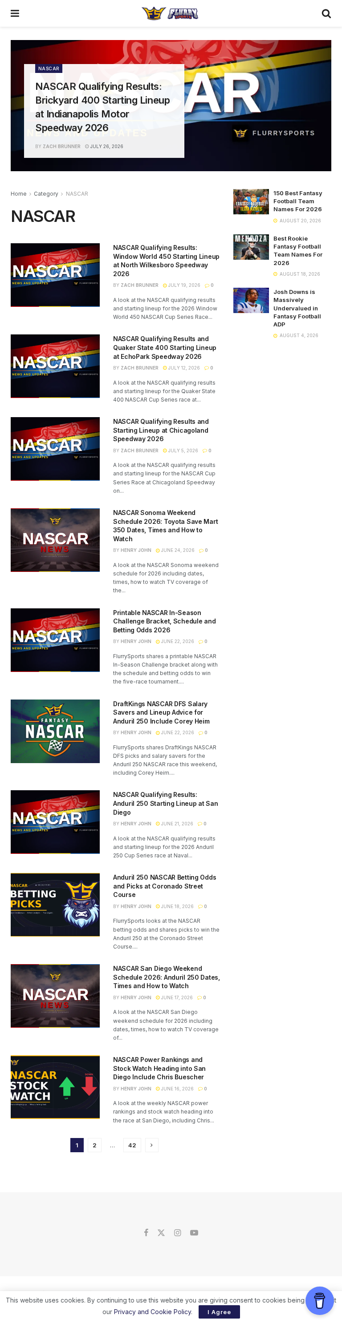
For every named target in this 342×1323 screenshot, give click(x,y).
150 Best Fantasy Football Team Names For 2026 (297, 201)
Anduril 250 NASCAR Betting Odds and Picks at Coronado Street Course (164, 885)
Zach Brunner (62, 146)
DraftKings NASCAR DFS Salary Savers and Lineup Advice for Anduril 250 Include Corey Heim (161, 712)
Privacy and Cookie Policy (152, 1311)
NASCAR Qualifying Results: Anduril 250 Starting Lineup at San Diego (165, 803)
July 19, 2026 (183, 285)
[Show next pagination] (152, 1145)
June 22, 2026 (177, 641)
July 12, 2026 (183, 367)
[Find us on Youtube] (194, 1233)
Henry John (136, 550)
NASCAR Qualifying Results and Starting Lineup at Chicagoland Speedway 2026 (161, 430)
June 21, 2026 (176, 823)
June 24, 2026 (177, 550)
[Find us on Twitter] (161, 1233)
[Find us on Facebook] (146, 1233)
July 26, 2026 (106, 146)
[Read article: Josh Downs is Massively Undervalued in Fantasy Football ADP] (251, 300)
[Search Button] (326, 13)
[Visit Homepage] (170, 13)
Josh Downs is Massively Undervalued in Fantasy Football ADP (297, 308)
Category (46, 193)
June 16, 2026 (177, 1088)
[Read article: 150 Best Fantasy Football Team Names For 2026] (251, 201)
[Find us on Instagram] (177, 1233)
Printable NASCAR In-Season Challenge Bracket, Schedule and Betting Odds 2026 (164, 621)
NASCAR (48, 68)
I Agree (219, 1311)
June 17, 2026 (176, 997)
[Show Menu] (15, 13)
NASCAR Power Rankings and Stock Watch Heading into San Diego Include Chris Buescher (159, 1068)
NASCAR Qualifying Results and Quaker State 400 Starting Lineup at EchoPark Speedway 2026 (164, 347)
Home (19, 193)
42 (132, 1145)
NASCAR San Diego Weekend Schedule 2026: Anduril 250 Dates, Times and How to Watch (166, 977)
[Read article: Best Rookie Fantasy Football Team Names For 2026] (251, 247)
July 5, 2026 (182, 450)
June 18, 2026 (177, 906)
